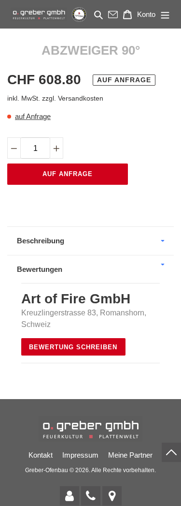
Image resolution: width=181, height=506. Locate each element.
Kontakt (40, 455)
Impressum (80, 455)
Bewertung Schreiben (73, 347)
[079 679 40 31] (90, 496)
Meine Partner (130, 455)
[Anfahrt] (112, 496)
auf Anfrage (33, 116)
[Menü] (165, 14)
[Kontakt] (69, 496)
